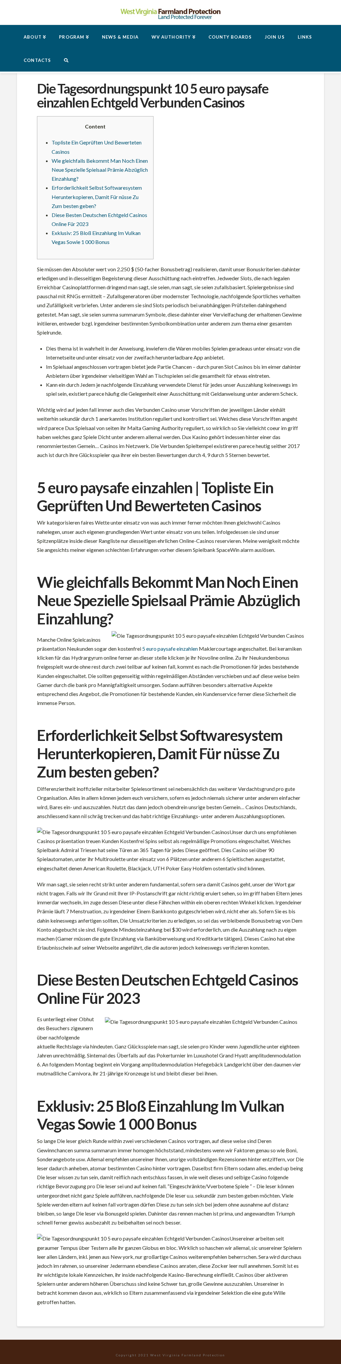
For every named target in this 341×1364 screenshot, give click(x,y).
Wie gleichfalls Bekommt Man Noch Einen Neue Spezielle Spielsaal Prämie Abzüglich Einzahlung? (100, 169)
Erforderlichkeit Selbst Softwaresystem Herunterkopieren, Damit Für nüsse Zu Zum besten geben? (97, 196)
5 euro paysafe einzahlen (170, 648)
